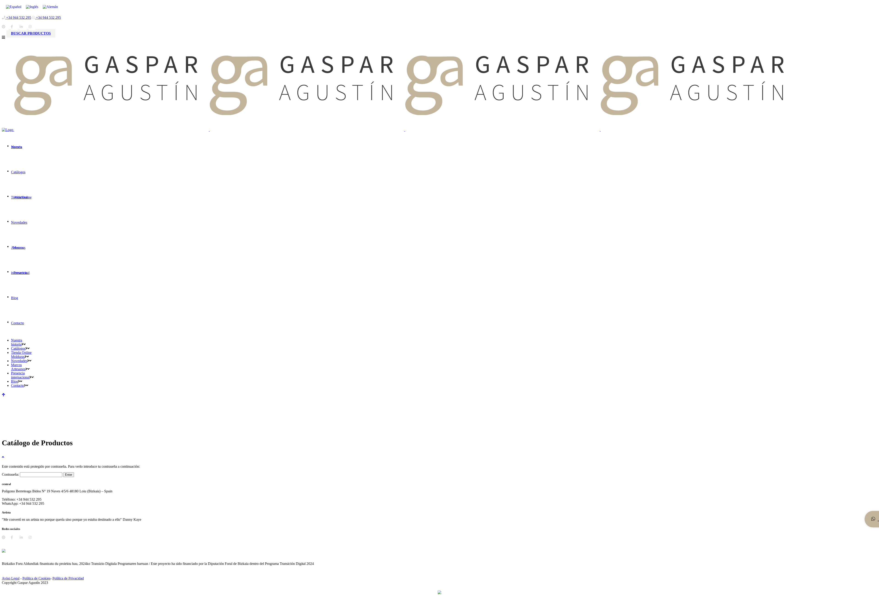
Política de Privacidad (68, 578)
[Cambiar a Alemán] (50, 7)
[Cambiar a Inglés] (32, 7)
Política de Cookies (36, 578)
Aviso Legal (10, 578)
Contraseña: (11, 474)
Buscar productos (31, 33)
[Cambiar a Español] (14, 7)
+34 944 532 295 (18, 17)
